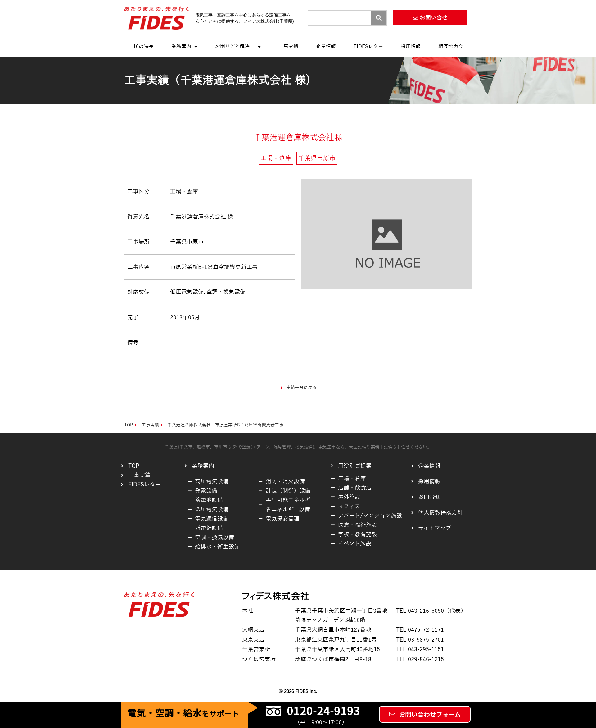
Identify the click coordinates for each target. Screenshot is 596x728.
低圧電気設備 (187, 292)
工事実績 (288, 46)
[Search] (378, 18)
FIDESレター (368, 46)
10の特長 (143, 46)
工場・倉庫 (184, 191)
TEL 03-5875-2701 (420, 640)
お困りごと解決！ (235, 46)
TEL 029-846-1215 (420, 659)
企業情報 (326, 46)
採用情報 (411, 46)
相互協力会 (450, 46)
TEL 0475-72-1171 (420, 630)
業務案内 (181, 46)
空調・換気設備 (226, 292)
